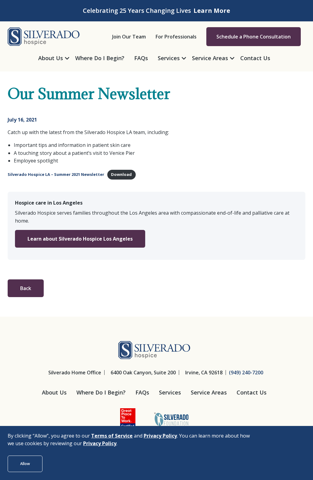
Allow (25, 463)
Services (170, 392)
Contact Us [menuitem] (255, 58)
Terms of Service (112, 435)
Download (121, 174)
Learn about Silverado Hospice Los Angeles (80, 238)
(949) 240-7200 (246, 372)
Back (25, 288)
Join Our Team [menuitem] (129, 36)
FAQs (142, 392)
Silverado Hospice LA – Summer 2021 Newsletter (56, 174)
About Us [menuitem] (50, 58)
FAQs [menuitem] (141, 58)
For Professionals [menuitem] (176, 36)
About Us (54, 392)
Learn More (211, 10)
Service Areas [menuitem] (210, 58)
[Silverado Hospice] (43, 36)
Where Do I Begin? (101, 392)
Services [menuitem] (169, 58)
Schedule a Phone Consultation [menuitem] (253, 36)
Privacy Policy (160, 435)
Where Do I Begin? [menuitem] (99, 58)
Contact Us (252, 392)
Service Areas (209, 392)
